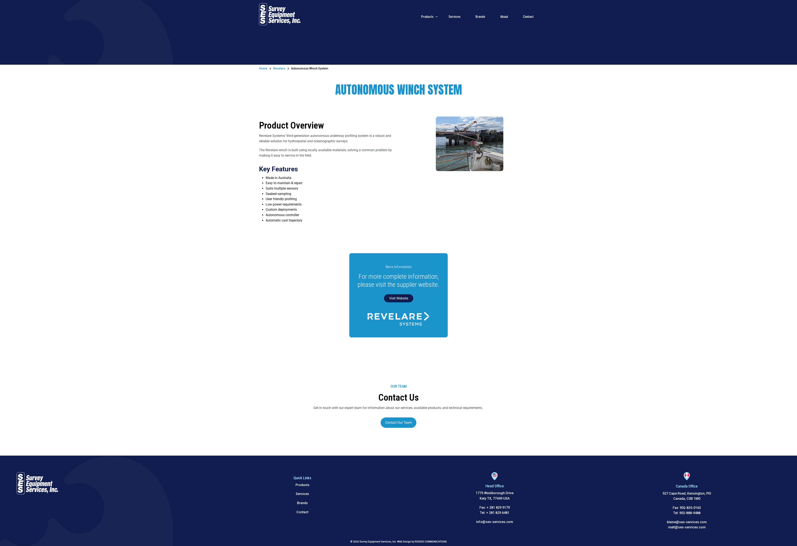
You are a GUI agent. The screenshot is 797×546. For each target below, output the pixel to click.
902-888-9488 (689, 513)
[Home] (280, 14)
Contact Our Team (398, 422)
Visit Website (398, 298)
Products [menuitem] (429, 18)
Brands (302, 503)
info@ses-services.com (494, 522)
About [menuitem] (504, 17)
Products (302, 485)
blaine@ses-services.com (687, 522)
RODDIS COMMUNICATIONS (431, 541)
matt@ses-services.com (687, 527)
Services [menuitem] (455, 17)
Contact (302, 512)
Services (302, 494)
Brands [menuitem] (480, 17)
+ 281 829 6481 (497, 513)
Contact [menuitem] (528, 17)
